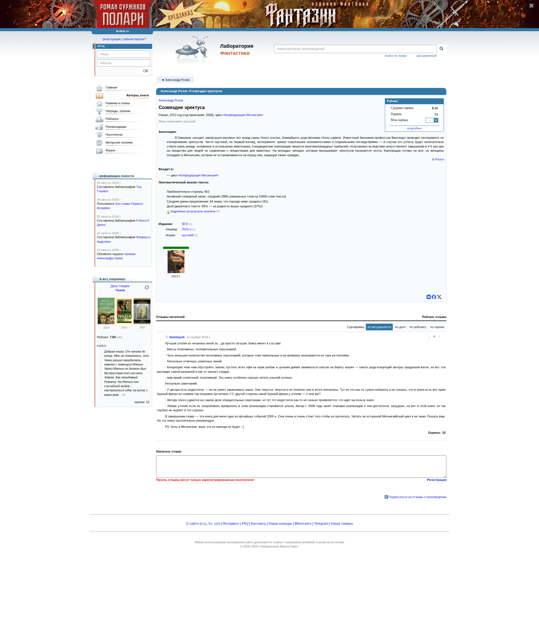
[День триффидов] (142, 323)
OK (144, 71)
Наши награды (280, 524)
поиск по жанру (396, 55)
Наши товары (342, 524)
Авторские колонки (119, 142)
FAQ (245, 524)
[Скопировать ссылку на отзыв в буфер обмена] (166, 337)
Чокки (120, 290)
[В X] (439, 297)
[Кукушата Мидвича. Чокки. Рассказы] (106, 323)
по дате (400, 327)
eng (204, 524)
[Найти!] (441, 49)
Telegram (321, 524)
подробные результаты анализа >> (194, 211)
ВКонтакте (303, 524)
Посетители (114, 134)
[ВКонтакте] (428, 297)
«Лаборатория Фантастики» (278, 546)
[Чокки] (124, 323)
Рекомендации (116, 126)
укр (216, 524)
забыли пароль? (134, 39)
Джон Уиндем (120, 286)
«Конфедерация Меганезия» (243, 115)
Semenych (177, 337)
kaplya (101, 345)
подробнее (414, 128)
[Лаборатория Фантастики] (193, 50)
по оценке (437, 327)
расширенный (427, 55)
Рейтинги (112, 119)
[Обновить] (146, 289)
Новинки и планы (118, 103)
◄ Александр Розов (175, 79)
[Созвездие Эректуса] (176, 272)
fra (210, 524)
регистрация (111, 39)
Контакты (258, 524)
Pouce (439, 159)
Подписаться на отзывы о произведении (417, 497)
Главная (111, 87)
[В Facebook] (434, 297)
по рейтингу (418, 327)
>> (123, 394)
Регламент (231, 524)
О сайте (192, 524)
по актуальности (379, 327)
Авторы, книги (137, 95)
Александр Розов (171, 100)
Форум (110, 150)
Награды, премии (118, 111)
